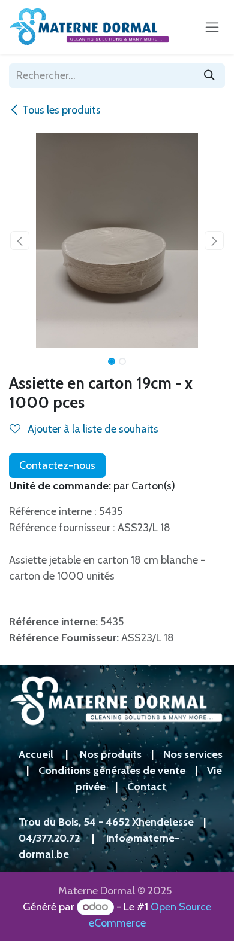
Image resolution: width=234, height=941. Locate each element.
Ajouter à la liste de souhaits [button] (91, 429)
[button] (20, 240)
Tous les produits (61, 110)
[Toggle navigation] (212, 27)
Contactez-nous (57, 465)
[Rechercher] (209, 75)
